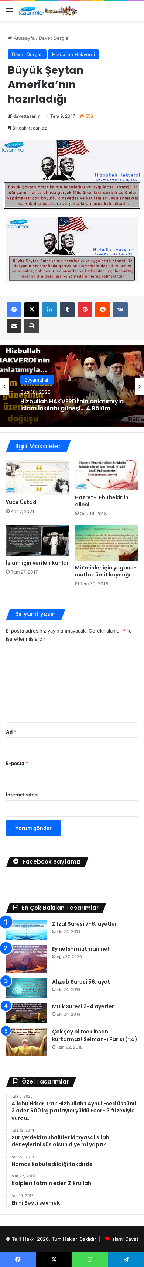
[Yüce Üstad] (37, 477)
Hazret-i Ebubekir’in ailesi (101, 501)
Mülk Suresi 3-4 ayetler (83, 1006)
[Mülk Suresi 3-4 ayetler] (26, 1013)
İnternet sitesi (22, 795)
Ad (11, 732)
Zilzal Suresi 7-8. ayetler (84, 923)
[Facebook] (14, 309)
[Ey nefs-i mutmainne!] (26, 959)
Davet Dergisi (54, 38)
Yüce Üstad (21, 502)
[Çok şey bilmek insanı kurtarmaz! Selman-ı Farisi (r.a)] (26, 1042)
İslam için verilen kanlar (37, 563)
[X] (31, 309)
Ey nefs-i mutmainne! (80, 949)
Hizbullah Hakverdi (73, 54)
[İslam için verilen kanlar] (37, 540)
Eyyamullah (37, 380)
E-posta (17, 763)
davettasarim (26, 116)
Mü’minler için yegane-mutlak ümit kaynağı (106, 571)
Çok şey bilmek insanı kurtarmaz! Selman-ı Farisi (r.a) (94, 1035)
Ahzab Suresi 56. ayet (81, 981)
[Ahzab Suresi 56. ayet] (26, 988)
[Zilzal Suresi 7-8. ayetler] (26, 930)
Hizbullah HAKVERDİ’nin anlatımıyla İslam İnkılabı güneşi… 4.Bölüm (72, 405)
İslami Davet (124, 1239)
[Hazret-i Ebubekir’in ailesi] (106, 475)
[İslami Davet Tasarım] (48, 11)
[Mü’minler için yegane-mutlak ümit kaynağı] (106, 542)
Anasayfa (23, 38)
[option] (72, 386)
